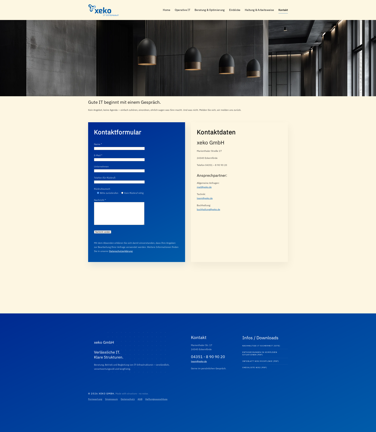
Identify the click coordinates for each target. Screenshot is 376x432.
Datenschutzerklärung (120, 251)
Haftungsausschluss (156, 399)
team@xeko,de (199, 361)
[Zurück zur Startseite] (104, 10)
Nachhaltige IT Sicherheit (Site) (261, 346)
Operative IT (182, 10)
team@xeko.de (205, 198)
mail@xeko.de (204, 187)
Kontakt (283, 10)
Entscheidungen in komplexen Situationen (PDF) (259, 353)
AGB (140, 399)
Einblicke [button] (234, 10)
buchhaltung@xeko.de (208, 209)
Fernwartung (95, 399)
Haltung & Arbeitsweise (259, 10)
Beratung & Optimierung (210, 10)
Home (166, 10)
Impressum (111, 399)
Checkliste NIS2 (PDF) (254, 367)
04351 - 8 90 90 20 (208, 356)
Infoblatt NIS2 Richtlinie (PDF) (260, 361)
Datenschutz (128, 399)
